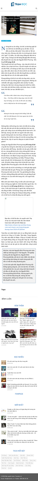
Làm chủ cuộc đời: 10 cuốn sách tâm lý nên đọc (20, 367)
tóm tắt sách (17, 460)
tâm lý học (33, 460)
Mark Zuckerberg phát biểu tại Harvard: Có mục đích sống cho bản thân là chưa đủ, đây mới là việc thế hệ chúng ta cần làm (22, 386)
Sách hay (16, 458)
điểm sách (25, 460)
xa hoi (9, 468)
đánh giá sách (20, 463)
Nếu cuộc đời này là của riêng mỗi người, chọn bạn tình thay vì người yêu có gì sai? (9, 341)
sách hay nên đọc (13, 455)
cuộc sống (27, 465)
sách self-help (19, 465)
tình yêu (4, 463)
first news (4, 455)
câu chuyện (11, 463)
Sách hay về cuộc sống (8, 465)
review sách (30, 455)
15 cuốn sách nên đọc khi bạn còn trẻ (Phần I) (20, 378)
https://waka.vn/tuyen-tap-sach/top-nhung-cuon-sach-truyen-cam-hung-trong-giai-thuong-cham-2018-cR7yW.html (18, 227)
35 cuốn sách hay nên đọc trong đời (17, 361)
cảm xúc (4, 468)
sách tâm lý (24, 458)
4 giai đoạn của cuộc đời (14, 372)
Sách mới (22, 455)
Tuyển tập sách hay (7, 458)
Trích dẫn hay (29, 463)
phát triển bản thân (7, 460)
